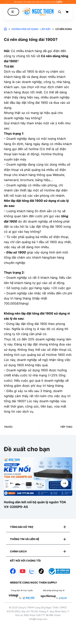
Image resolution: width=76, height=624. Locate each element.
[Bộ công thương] (59, 571)
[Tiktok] (41, 571)
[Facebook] (13, 571)
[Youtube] (23, 571)
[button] (38, 527)
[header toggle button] (13, 12)
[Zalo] (32, 571)
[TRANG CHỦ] (5, 29)
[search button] (60, 11)
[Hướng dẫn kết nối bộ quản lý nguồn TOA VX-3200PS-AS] (38, 476)
